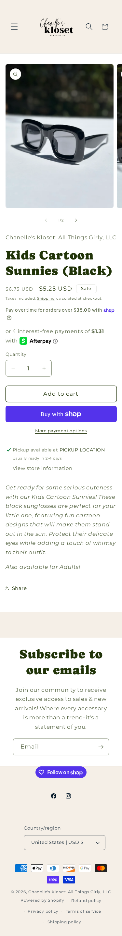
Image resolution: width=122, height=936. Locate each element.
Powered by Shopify (42, 900)
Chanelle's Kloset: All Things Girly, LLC (69, 891)
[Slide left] (46, 220)
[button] (14, 26)
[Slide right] (76, 220)
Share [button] (19, 588)
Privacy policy (43, 911)
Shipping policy (64, 921)
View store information (43, 468)
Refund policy (86, 900)
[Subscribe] (101, 746)
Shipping (46, 298)
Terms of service (83, 911)
